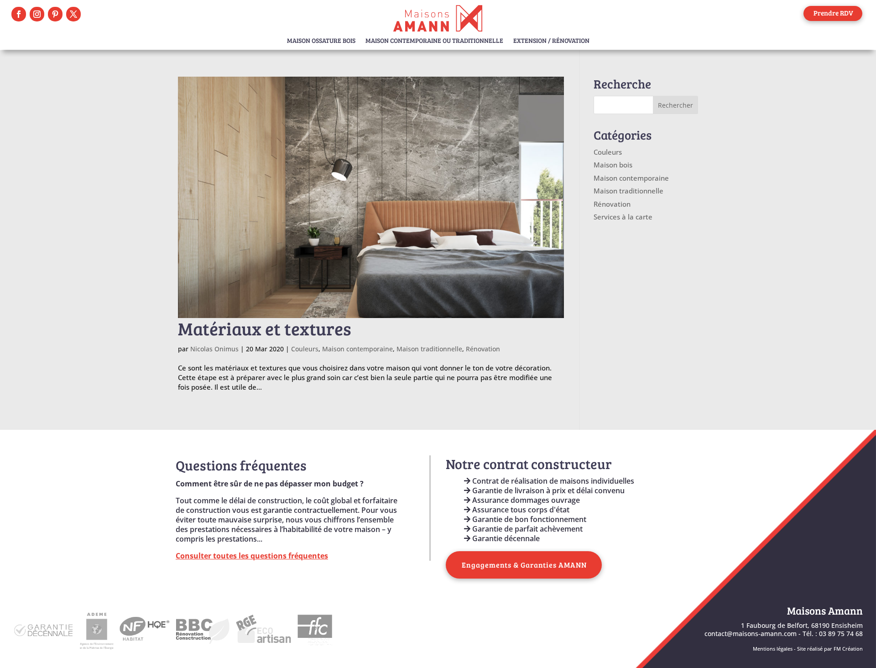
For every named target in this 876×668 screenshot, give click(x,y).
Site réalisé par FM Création (830, 649)
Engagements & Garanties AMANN (524, 564)
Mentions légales (773, 649)
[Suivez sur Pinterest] (55, 14)
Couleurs (304, 348)
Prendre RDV (833, 12)
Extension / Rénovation (551, 41)
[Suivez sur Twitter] (73, 14)
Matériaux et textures (264, 328)
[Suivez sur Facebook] (18, 14)
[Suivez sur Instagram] (37, 14)
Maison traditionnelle (429, 348)
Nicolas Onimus (214, 348)
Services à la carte (623, 216)
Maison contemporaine (357, 348)
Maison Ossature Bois (321, 41)
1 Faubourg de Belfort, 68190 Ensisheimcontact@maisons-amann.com (783, 629)
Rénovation (483, 348)
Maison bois (613, 164)
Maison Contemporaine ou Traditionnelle (434, 41)
